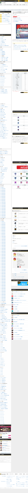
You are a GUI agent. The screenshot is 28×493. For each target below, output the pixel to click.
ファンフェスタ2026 (2, 70)
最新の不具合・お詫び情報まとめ (3, 402)
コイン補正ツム (2, 175)
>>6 (13, 237)
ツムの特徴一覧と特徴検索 (3, 303)
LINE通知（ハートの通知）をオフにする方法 (5, 319)
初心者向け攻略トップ (2, 307)
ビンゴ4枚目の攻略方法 (2, 227)
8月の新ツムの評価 (2, 76)
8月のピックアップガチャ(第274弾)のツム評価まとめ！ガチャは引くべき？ (6, 16)
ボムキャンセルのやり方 (3, 331)
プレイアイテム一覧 (2, 365)
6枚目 (21, 179)
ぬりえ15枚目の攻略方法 (3, 209)
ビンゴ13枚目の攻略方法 (3, 240)
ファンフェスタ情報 (20, 20)
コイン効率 (20, 4)
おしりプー (20, 18)
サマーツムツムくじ (16, 20)
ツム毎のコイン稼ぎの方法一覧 (3, 169)
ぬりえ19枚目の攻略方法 (3, 215)
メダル (1, 353)
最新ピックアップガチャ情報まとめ (4, 151)
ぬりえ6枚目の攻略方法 (2, 196)
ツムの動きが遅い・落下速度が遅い (4, 408)
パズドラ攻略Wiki (18, 479)
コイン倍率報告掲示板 (2, 54)
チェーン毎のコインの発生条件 (3, 340)
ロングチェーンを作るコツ (3, 377)
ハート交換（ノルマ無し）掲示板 (3, 60)
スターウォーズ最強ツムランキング (4, 133)
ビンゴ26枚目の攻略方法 (3, 260)
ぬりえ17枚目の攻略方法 (3, 212)
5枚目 (15, 179)
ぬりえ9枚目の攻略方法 (2, 200)
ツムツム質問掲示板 (2, 51)
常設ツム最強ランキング (3, 136)
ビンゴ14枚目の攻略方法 (3, 242)
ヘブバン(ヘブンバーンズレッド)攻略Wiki (11, 484)
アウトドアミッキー (2, 82)
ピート (16, 19)
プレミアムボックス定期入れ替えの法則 (4, 395)
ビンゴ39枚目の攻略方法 (3, 279)
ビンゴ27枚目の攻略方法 (3, 261)
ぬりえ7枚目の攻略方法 (2, 197)
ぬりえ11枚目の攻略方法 (3, 203)
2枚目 (21, 175)
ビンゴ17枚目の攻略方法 (3, 246)
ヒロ (18, 128)
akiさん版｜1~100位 (2, 112)
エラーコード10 (2, 417)
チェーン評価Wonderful (3, 380)
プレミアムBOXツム (2, 160)
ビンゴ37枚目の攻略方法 (3, 276)
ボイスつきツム (2, 178)
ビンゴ (26, 4)
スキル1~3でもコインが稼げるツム (4, 106)
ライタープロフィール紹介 (3, 39)
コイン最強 (17, 4)
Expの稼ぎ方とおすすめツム (3, 389)
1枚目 (15, 175)
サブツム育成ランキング (3, 124)
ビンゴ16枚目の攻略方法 (3, 245)
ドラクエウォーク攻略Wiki (9, 480)
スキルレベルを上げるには (3, 349)
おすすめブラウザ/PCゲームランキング (6, 452)
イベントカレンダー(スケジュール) (4, 66)
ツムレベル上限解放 (2, 347)
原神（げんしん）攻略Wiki (9, 481)
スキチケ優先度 (23, 4)
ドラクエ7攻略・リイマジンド (10, 477)
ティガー (17, 18)
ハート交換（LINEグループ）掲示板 (4, 57)
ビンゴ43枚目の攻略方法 (3, 285)
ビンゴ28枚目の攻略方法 (3, 263)
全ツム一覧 (1, 156)
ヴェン (18, 121)
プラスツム (1, 181)
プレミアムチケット (2, 361)
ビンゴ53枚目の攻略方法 (3, 300)
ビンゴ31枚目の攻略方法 (3, 267)
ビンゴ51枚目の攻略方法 (3, 297)
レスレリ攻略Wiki (18, 481)
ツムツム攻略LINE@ (2, 42)
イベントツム (1, 163)
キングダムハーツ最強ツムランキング (4, 130)
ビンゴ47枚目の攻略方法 (3, 291)
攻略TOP (1, 4)
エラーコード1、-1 (2, 411)
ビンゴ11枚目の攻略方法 (3, 237)
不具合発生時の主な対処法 (3, 404)
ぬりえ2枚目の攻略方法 (2, 190)
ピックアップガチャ (18, 17)
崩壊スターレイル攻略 (9, 479)
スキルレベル (1, 344)
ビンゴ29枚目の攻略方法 (3, 264)
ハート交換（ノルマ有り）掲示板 (3, 58)
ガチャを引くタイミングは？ (3, 396)
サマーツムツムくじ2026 (3, 72)
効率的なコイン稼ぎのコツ (3, 337)
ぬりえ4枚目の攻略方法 (2, 193)
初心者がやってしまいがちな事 (3, 312)
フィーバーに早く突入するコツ (3, 328)
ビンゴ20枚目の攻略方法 (3, 251)
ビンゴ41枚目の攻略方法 (3, 282)
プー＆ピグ (15, 18)
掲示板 (8, 13)
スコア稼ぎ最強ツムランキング (5, 18)
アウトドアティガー (2, 79)
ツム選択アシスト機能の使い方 (3, 393)
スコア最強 (14, 4)
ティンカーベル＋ (19, 19)
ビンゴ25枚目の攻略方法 (3, 258)
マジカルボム (1, 368)
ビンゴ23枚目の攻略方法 (3, 255)
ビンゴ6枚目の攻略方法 (2, 230)
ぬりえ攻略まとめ (2, 187)
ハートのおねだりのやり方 (3, 316)
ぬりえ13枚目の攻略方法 (3, 206)
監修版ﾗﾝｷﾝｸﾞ (10, 4)
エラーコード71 (2, 420)
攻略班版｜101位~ (2, 111)
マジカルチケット (2, 362)
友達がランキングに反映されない (3, 405)
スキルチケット (2, 358)
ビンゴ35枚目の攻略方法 (3, 273)
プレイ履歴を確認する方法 (3, 386)
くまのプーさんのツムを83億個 (3, 69)
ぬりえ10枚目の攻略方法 (3, 202)
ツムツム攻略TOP (2, 36)
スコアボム (1, 371)
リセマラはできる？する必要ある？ (4, 309)
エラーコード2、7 (2, 414)
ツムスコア (1, 343)
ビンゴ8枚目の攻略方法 (2, 233)
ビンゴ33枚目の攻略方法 (3, 270)
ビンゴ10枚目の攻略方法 (3, 236)
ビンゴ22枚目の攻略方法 (3, 254)
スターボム (1, 374)
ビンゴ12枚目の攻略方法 (3, 239)
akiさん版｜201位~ (2, 115)
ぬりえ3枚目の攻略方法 (2, 191)
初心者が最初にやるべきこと (3, 310)
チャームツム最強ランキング (3, 127)
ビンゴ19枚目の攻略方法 (3, 249)
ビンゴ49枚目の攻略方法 (3, 294)
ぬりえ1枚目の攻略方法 (2, 188)
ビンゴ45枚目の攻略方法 (3, 288)
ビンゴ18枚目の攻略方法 (3, 248)
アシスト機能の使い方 (2, 392)
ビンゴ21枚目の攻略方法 (3, 252)
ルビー (1, 356)
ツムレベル (1, 346)
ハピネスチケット (2, 359)
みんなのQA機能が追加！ (16, 21)
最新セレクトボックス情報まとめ (3, 153)
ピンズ (1, 355)
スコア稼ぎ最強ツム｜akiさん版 (3, 91)
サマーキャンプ (2, 67)
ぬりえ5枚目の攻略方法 (2, 194)
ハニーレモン (18, 118)
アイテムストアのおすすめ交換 (3, 399)
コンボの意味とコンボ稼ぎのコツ (3, 325)
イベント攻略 (4, 4)
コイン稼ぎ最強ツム (2, 105)
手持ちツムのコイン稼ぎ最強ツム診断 (4, 45)
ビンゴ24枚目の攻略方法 (3, 257)
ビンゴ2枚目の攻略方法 (2, 224)
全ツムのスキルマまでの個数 (3, 350)
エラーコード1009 (2, 423)
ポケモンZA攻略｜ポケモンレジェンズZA (11, 476)
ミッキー (14, 19)
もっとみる (9, 23)
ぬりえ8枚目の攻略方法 (2, 199)
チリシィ (18, 124)
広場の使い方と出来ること (3, 398)
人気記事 (3, 13)
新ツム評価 (7, 4)
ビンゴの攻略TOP (2, 221)
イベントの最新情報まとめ (3, 64)
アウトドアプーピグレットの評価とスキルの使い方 (6, 21)
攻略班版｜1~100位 (2, 109)
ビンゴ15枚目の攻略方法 (3, 243)
